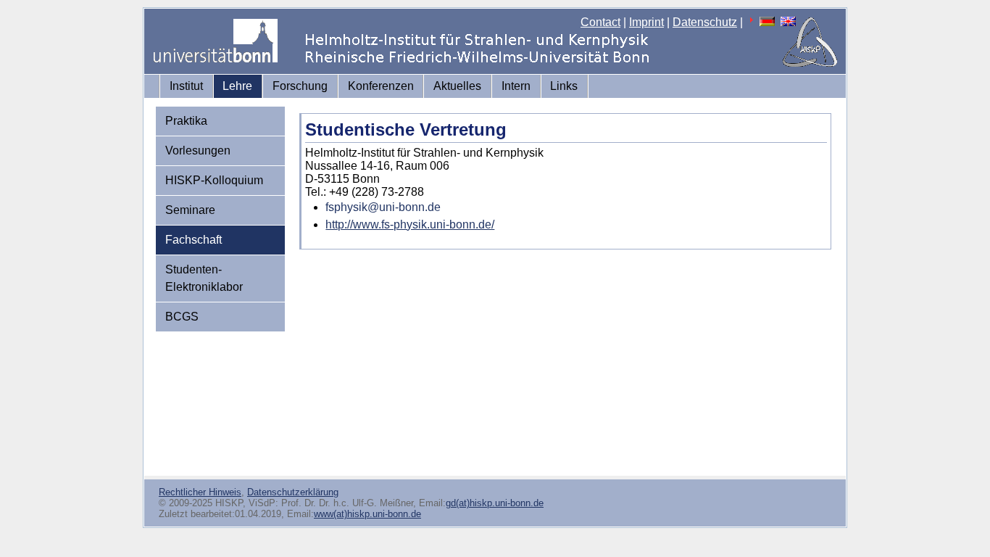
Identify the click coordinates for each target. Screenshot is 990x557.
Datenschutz (705, 22)
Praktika (186, 121)
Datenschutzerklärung (292, 492)
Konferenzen (381, 86)
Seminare (190, 210)
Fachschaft (193, 240)
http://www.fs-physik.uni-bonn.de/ (409, 224)
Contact (600, 22)
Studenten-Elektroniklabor (204, 278)
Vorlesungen (197, 150)
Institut (186, 86)
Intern (516, 86)
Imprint (646, 22)
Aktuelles (457, 86)
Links (564, 86)
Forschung (300, 86)
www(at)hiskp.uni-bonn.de (367, 513)
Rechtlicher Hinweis (200, 492)
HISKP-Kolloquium (214, 180)
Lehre (237, 86)
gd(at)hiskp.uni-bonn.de (495, 503)
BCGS (182, 316)
